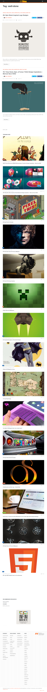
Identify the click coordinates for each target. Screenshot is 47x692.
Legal (4, 650)
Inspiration (16, 12)
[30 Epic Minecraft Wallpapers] (23, 295)
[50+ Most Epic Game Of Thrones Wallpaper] (23, 237)
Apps (11, 637)
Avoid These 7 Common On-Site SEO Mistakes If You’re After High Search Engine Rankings (20, 516)
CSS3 (11, 644)
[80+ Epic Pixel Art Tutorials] (23, 207)
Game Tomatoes (6, 601)
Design (4, 12)
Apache (11, 635)
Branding (5, 639)
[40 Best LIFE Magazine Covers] (23, 354)
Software (26, 678)
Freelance (8, 12)
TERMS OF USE (5, 689)
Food (25, 650)
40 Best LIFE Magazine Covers (9, 369)
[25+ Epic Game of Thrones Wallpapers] (23, 531)
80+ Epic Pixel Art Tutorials (8, 222)
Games (25, 654)
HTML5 (11, 646)
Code (11, 639)
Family (25, 646)
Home (25, 665)
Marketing (5, 652)
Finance (4, 646)
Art (3, 69)
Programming (13, 653)
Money (25, 669)
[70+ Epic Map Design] (23, 384)
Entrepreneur (6, 643)
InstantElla (5, 604)
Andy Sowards (8, 17)
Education (26, 641)
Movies (25, 671)
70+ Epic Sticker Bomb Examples (9, 457)
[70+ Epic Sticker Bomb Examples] (23, 443)
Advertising (5, 635)
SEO (3, 654)
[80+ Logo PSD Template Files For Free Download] (23, 560)
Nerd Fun (28, 12)
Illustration (19, 637)
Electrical (26, 643)
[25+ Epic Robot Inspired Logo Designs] (23, 39)
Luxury (25, 667)
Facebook (40, 17)
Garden (26, 656)
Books (25, 637)
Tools (25, 682)
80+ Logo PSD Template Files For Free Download (12, 575)
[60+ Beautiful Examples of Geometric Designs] (23, 325)
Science (26, 676)
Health (25, 661)
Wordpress (12, 655)
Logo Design (23, 12)
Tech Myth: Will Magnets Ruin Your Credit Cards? (12, 428)
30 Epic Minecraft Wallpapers (8, 310)
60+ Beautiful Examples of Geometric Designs (12, 339)
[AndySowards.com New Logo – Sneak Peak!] (23, 472)
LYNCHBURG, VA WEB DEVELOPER (15, 688)
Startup (4, 659)
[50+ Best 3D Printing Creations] (23, 266)
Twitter (35, 17)
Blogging (5, 637)
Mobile (11, 651)
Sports (25, 680)
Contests (19, 635)
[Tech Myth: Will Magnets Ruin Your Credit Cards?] (23, 413)
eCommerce (5, 641)
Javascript (12, 648)
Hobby (25, 663)
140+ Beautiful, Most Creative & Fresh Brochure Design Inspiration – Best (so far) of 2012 (20, 192)
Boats (25, 635)
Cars (25, 639)
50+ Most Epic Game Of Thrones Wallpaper (11, 251)
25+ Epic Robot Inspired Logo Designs (15, 15)
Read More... (6, 64)
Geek (13, 12)
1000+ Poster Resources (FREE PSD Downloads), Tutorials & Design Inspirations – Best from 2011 (22, 163)
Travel (25, 684)
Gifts (25, 659)
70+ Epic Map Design (7, 398)
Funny (9, 69)
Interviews (19, 641)
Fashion (26, 648)
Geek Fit (26, 658)
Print (25, 69)
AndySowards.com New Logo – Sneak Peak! (11, 487)
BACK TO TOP (42, 690)
